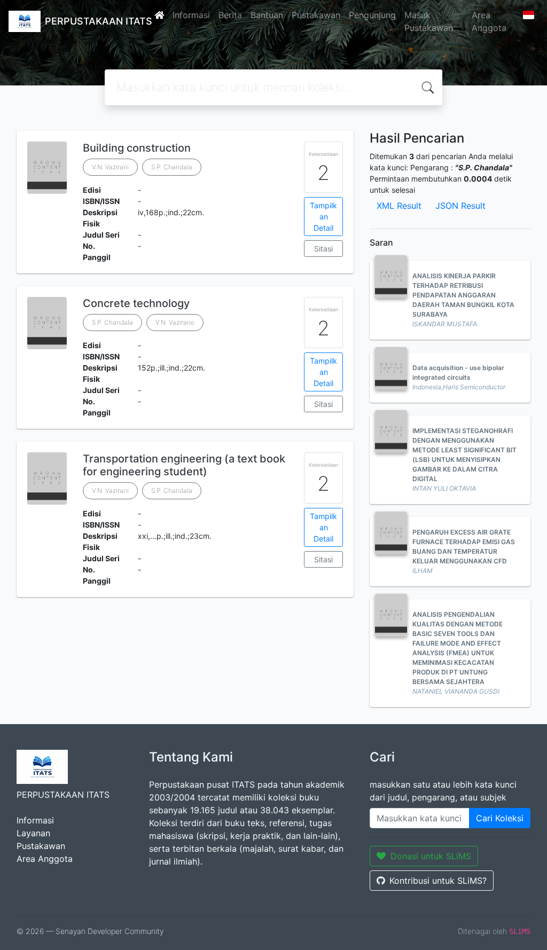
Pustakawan (316, 15)
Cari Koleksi (499, 818)
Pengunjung (372, 15)
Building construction (137, 148)
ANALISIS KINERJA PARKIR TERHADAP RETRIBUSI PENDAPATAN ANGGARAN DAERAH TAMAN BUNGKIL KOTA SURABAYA (463, 295)
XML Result (399, 205)
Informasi (191, 15)
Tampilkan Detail (323, 216)
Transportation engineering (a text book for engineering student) (184, 465)
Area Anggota (489, 21)
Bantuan (267, 15)
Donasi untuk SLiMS (430, 856)
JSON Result (460, 205)
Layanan (33, 833)
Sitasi (323, 248)
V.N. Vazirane (174, 322)
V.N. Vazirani (110, 167)
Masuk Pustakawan (428, 21)
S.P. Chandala (171, 167)
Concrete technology (136, 303)
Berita (230, 15)
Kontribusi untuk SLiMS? (438, 880)
